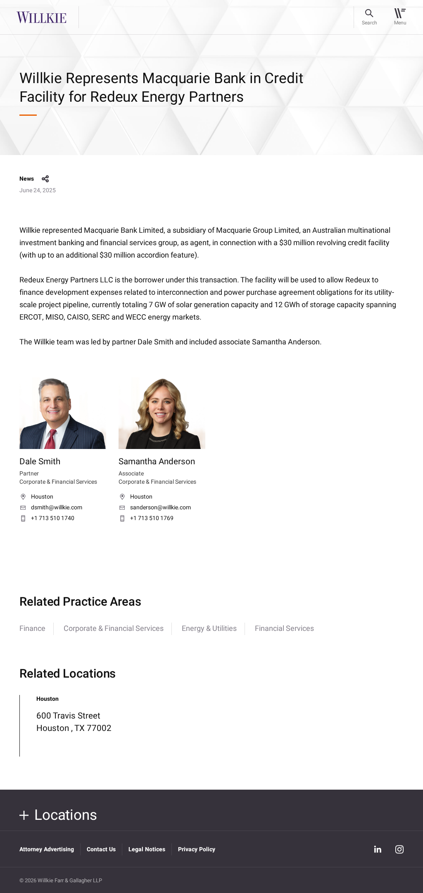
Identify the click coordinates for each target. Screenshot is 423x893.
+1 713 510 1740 (52, 518)
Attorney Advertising (46, 849)
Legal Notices (146, 849)
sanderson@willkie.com (160, 508)
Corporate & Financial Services (114, 628)
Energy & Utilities (209, 628)
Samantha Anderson (157, 462)
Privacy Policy (196, 849)
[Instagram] (399, 849)
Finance (32, 628)
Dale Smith (39, 462)
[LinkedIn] (378, 849)
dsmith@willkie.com (56, 508)
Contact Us (101, 849)
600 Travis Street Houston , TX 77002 (74, 722)
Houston (42, 497)
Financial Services (284, 628)
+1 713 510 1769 (151, 518)
